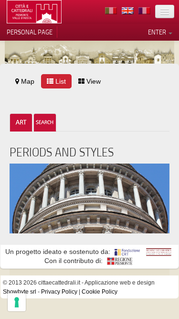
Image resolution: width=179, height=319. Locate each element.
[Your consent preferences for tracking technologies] (17, 302)
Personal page (30, 32)
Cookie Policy (99, 291)
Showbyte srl (19, 291)
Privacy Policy (59, 291)
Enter (158, 32)
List (59, 81)
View (92, 81)
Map (26, 81)
